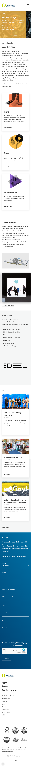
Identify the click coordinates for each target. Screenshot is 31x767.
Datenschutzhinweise (16, 642)
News (3, 704)
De (17, 756)
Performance (9, 690)
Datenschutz (6, 712)
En (20, 756)
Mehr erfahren (5, 33)
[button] (14, 35)
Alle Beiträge (5, 527)
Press (5, 686)
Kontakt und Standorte (9, 696)
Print (4, 682)
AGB (3, 715)
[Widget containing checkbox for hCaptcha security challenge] (14, 651)
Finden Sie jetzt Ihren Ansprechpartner (14, 556)
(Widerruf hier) (18, 645)
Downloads (5, 707)
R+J (16, 760)
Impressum (5, 709)
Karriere (4, 701)
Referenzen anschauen (8, 305)
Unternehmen (6, 698)
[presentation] (2, 35)
